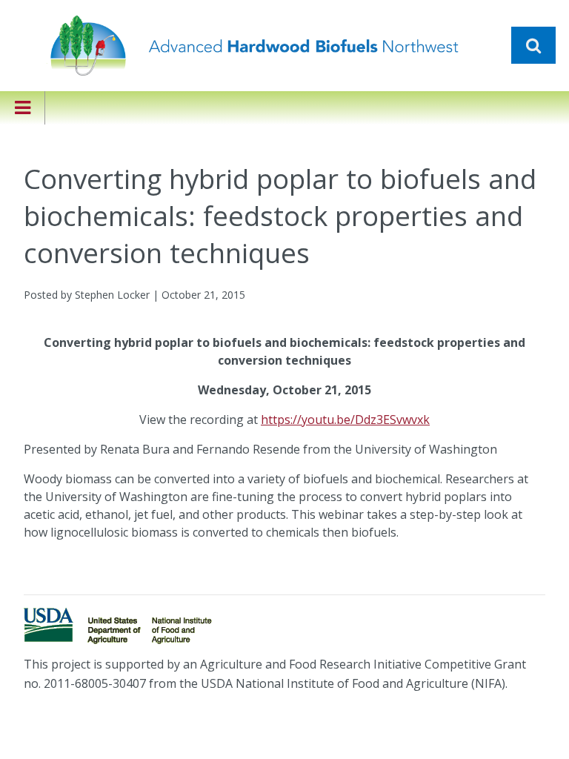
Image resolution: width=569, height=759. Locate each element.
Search (533, 45)
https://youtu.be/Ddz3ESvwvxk (345, 419)
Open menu (22, 117)
